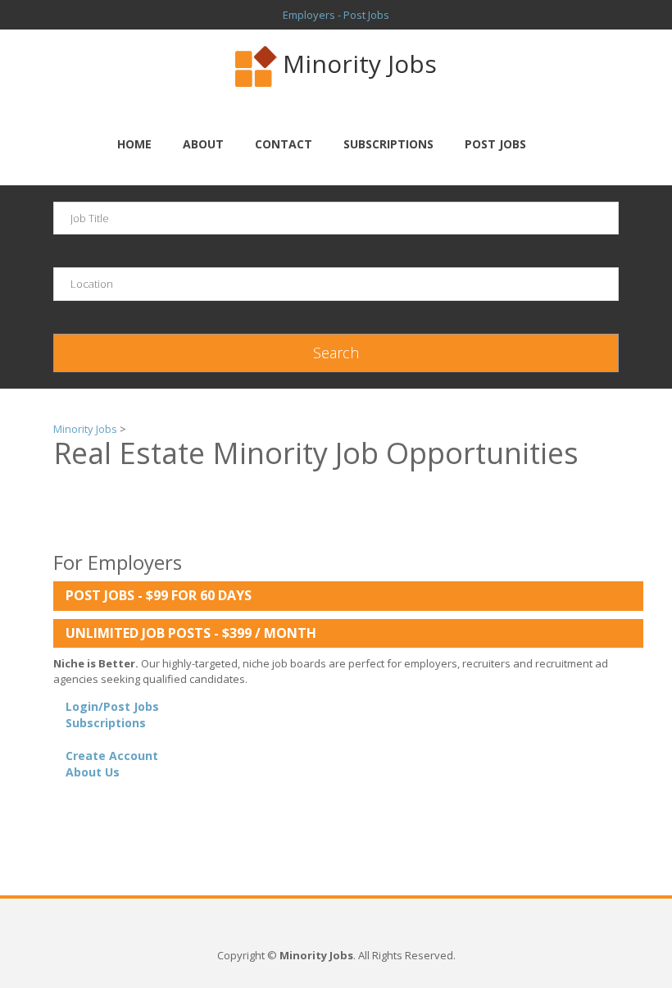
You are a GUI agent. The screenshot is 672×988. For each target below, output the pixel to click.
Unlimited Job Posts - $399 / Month (191, 633)
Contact (283, 144)
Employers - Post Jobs (336, 14)
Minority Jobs (360, 63)
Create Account (112, 755)
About (203, 144)
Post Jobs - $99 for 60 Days (159, 595)
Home (134, 144)
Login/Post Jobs (112, 706)
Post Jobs (495, 144)
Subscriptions (388, 144)
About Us (93, 772)
